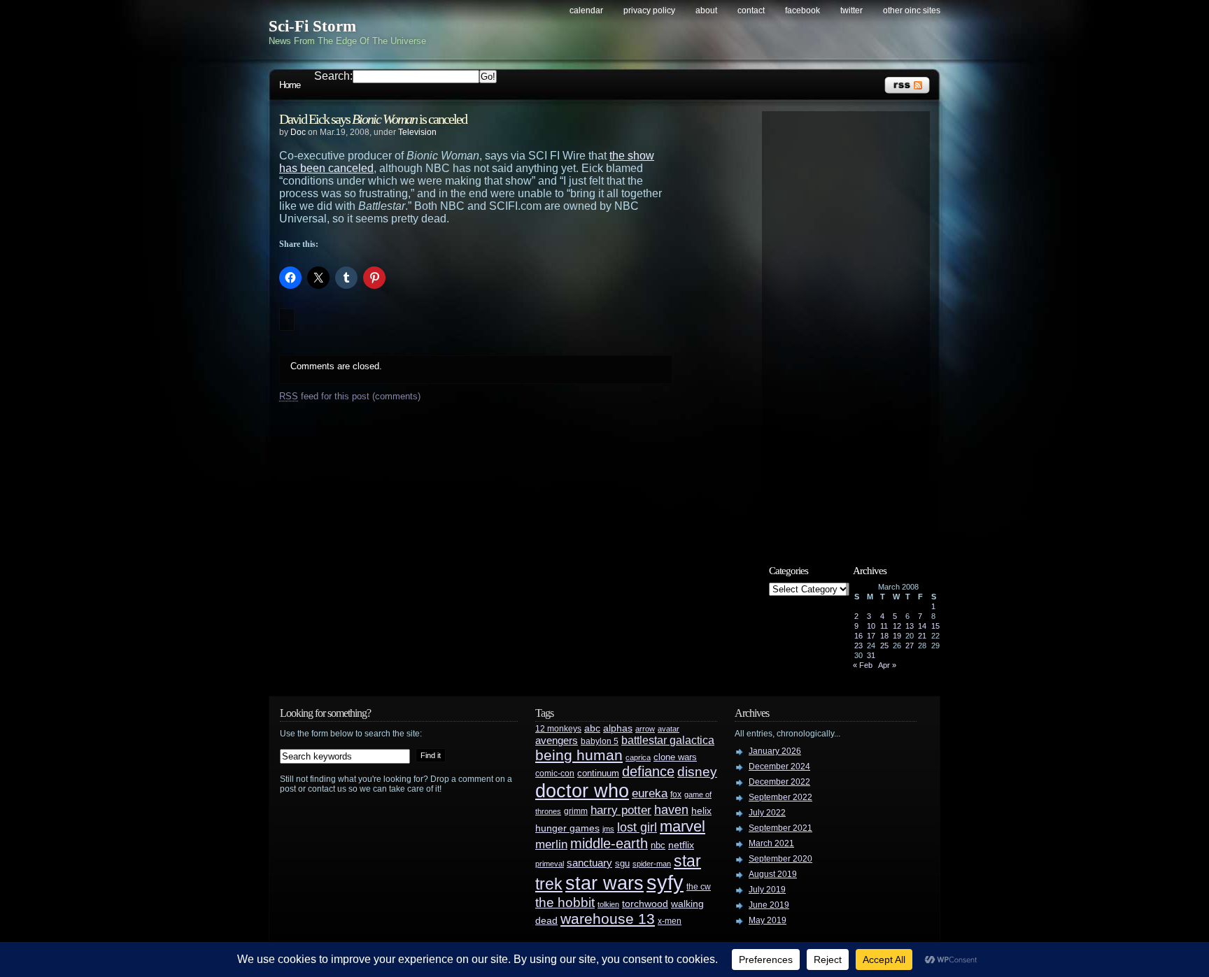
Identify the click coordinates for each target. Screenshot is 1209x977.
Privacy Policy (649, 10)
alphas (617, 728)
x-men (669, 921)
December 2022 (779, 782)
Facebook (802, 10)
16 (858, 636)
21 (922, 636)
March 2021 (771, 843)
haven (671, 809)
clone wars (675, 757)
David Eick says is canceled (373, 119)
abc (592, 728)
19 (897, 636)
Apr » (887, 665)
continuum (598, 773)
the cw (698, 887)
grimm (576, 811)
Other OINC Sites (911, 10)
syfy (665, 882)
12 (897, 626)
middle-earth (609, 843)
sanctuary (589, 863)
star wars (604, 883)
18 (884, 636)
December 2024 (779, 766)
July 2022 (767, 813)
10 (871, 626)
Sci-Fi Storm (312, 26)
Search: (333, 76)
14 (922, 626)
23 (858, 645)
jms (608, 829)
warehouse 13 (607, 919)
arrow (645, 729)
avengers (556, 740)
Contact (751, 10)
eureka (649, 793)
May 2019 (767, 920)
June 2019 (769, 905)
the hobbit (565, 902)
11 (884, 626)
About (706, 10)
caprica (638, 757)
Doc (298, 132)
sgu (622, 863)
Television (417, 132)
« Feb (862, 665)
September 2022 (780, 797)
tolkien (608, 904)
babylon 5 (599, 741)
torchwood (645, 904)
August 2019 (773, 874)
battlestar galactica (667, 740)
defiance (648, 771)
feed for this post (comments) (349, 396)
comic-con (554, 773)
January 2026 (775, 751)
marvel (682, 826)
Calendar (586, 10)
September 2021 (780, 828)
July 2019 (767, 889)
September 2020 (780, 859)
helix (701, 811)
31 (871, 655)
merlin (551, 844)
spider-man (651, 864)
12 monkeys (558, 729)
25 (884, 645)
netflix (681, 845)
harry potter (621, 810)
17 (871, 636)
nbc (658, 845)
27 (909, 645)
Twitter (851, 10)
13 (909, 626)
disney (697, 771)
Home (289, 85)
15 (935, 626)
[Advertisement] (853, 326)
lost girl (637, 827)
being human (579, 755)
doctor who (582, 790)
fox (675, 794)
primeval (549, 864)
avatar (668, 729)
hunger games (567, 828)
